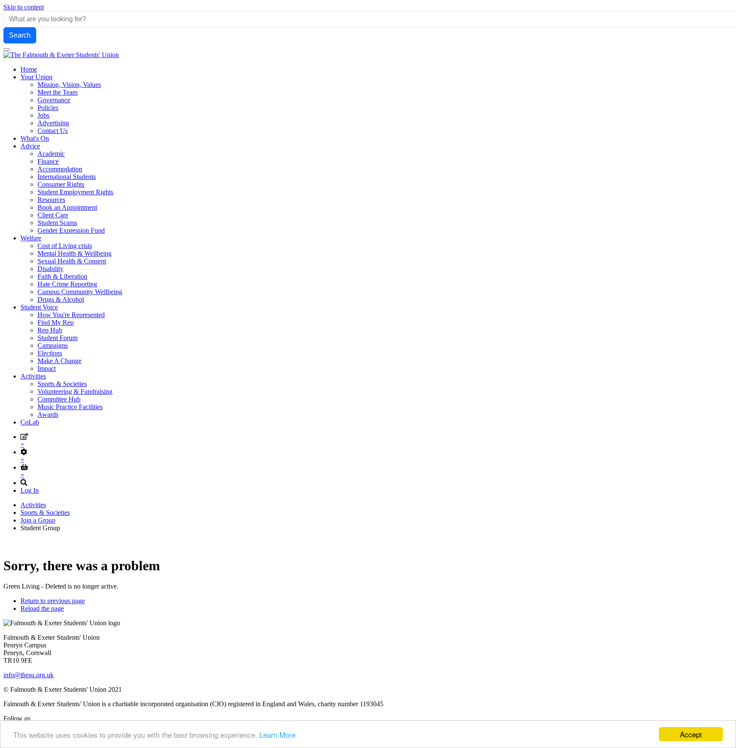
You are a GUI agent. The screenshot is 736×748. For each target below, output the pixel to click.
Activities (33, 376)
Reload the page (42, 608)
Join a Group (37, 520)
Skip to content (23, 7)
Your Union (36, 77)
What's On (34, 138)
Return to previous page (52, 600)
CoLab (29, 422)
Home (28, 69)
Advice (30, 146)
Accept (691, 734)
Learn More (277, 734)
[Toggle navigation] (6, 49)
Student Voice (39, 307)
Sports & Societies (45, 512)
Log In (29, 490)
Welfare (30, 238)
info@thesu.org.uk (28, 675)
